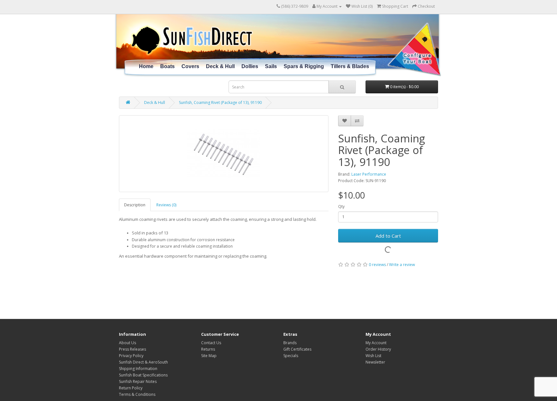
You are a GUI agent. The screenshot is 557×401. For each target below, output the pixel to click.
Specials (290, 355)
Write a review (402, 264)
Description (134, 205)
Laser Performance (368, 174)
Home (146, 66)
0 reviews (377, 264)
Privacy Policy (131, 355)
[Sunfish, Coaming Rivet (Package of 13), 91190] (223, 153)
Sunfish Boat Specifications (143, 375)
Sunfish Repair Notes (138, 381)
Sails (271, 66)
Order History (378, 349)
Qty (341, 206)
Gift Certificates (297, 349)
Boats (167, 66)
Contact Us (211, 342)
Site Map (209, 355)
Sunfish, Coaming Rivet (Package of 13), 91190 (220, 102)
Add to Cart (388, 235)
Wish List (373, 355)
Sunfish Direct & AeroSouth (143, 362)
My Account (376, 342)
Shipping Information (138, 368)
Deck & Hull (220, 66)
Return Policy (130, 388)
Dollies (249, 66)
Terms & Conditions (137, 394)
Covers (190, 66)
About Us (127, 342)
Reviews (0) (166, 205)
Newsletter (375, 362)
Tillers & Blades (350, 66)
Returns (208, 349)
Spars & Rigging (304, 66)
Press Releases (132, 349)
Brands (290, 342)
